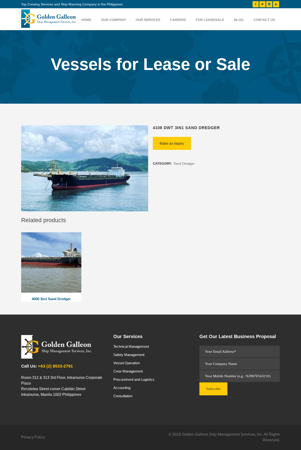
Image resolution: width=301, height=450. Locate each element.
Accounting (122, 388)
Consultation (122, 396)
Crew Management (128, 371)
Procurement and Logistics (133, 379)
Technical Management (131, 346)
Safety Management (128, 355)
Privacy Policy (33, 437)
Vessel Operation (126, 363)
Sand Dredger (184, 163)
